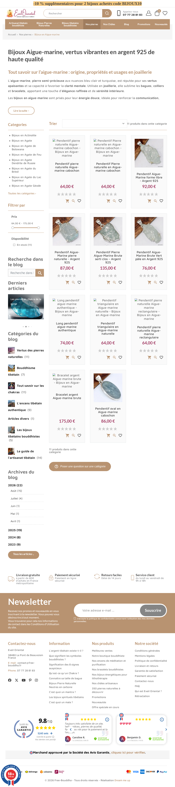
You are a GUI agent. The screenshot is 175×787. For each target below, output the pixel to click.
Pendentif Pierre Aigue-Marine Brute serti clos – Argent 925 (108, 257)
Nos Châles (109, 24)
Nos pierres (92, 24)
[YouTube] (23, 680)
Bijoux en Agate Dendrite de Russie (23, 161)
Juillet (17, 498)
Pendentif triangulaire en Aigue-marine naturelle (108, 328)
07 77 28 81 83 (26, 670)
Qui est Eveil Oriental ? (148, 691)
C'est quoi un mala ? (61, 702)
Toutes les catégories (21, 193)
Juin (15, 505)
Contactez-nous (144, 681)
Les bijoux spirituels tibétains (66, 697)
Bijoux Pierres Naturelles (44, 24)
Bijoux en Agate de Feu (26, 154)
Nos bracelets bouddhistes (107, 669)
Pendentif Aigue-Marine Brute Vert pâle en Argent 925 (149, 255)
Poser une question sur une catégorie (80, 466)
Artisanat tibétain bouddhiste (18, 24)
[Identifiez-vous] (148, 13)
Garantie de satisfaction (149, 670)
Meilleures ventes (102, 650)
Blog (126, 24)
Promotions (144, 24)
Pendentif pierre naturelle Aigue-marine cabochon (67, 167)
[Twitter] (16, 681)
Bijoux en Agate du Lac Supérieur (26, 179)
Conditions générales (147, 650)
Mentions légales (145, 655)
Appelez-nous (133, 13)
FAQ (137, 686)
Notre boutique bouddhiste (108, 655)
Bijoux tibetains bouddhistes (70, 24)
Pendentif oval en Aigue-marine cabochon (108, 412)
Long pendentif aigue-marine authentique (67, 327)
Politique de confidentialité (151, 660)
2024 (14, 537)
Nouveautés (161, 24)
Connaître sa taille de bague (65, 678)
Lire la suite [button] (20, 110)
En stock (24, 244)
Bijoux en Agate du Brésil (24, 170)
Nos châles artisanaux (105, 683)
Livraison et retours (146, 665)
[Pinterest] (30, 680)
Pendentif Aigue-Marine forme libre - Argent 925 (149, 177)
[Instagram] (36, 680)
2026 (15, 485)
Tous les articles (22, 553)
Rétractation (142, 696)
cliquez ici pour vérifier (128, 752)
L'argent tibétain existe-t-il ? (66, 650)
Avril (15, 521)
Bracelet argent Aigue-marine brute (67, 396)
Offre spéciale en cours (105, 707)
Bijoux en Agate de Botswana (24, 147)
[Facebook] (9, 680)
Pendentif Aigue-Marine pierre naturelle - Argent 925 (67, 257)
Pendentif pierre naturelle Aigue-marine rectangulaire (149, 332)
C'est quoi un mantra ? (62, 692)
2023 (14, 544)
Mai (15, 513)
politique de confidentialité (102, 618)
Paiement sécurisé (145, 675)
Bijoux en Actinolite (24, 135)
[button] (20, 326)
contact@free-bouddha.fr (21, 664)
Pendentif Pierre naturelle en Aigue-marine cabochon (108, 167)
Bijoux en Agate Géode (26, 185)
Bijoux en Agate (22, 140)
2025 (15, 530)
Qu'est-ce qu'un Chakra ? (64, 673)
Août (16, 490)
